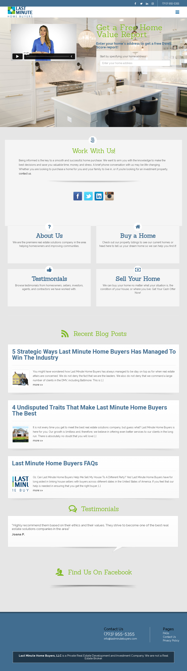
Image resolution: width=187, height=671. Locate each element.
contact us (25, 173)
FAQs (166, 633)
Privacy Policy (171, 640)
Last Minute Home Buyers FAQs (55, 463)
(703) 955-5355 (170, 3)
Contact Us (169, 636)
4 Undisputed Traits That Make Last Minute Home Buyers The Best (89, 410)
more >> (38, 384)
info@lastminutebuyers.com (120, 638)
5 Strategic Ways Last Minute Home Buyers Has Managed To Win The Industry (94, 354)
